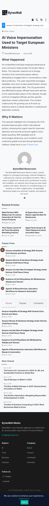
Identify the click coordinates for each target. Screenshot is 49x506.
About (29, 448)
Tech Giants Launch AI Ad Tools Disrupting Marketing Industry (11, 230)
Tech (4, 453)
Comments (38, 303)
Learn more (24, 498)
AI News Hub (32, 144)
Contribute (31, 457)
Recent (9, 303)
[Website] (24, 197)
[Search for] (41, 19)
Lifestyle (5, 462)
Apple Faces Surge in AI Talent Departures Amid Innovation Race (36, 230)
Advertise (31, 462)
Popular (22, 303)
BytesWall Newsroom (12, 53)
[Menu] (46, 19)
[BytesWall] (12, 12)
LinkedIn (6, 481)
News (12, 31)
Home (6, 31)
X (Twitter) (7, 476)
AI (2, 448)
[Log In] (32, 19)
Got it (24, 502)
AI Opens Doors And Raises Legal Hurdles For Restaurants (36, 214)
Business (5, 457)
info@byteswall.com (10, 435)
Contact (30, 453)
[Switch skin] (37, 19)
